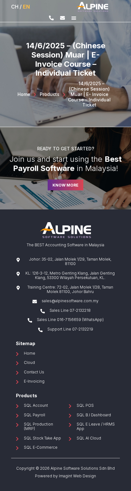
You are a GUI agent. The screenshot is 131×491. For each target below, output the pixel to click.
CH (14, 6)
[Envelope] (62, 18)
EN (26, 6)
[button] (73, 17)
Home (23, 94)
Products (49, 94)
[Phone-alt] (51, 18)
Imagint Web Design (77, 476)
